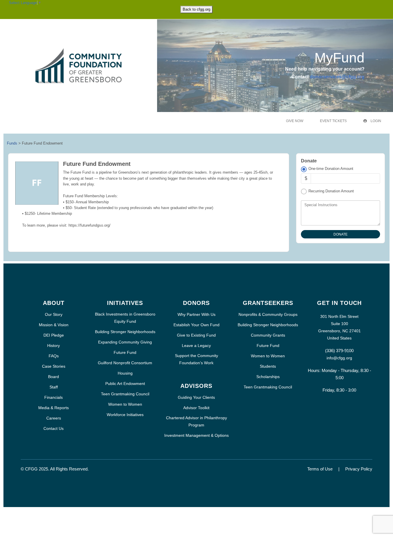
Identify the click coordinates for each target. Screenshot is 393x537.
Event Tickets (333, 121)
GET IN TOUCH (339, 303)
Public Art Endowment (125, 383)
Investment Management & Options (196, 435)
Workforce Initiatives (125, 414)
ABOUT (53, 303)
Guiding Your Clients (196, 397)
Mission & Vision (53, 324)
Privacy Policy (358, 468)
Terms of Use (320, 468)
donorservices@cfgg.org (337, 76)
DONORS (196, 303)
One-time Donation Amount (330, 168)
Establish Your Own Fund (196, 324)
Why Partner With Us (196, 314)
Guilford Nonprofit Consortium (125, 362)
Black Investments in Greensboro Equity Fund (125, 318)
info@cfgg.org (339, 358)
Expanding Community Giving (125, 342)
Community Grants (268, 335)
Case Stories (53, 366)
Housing (125, 373)
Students (268, 366)
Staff (53, 387)
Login (375, 121)
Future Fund (125, 352)
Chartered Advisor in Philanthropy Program (196, 421)
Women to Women (125, 404)
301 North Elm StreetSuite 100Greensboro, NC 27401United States (339, 327)
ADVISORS (196, 386)
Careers (53, 418)
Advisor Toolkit (196, 407)
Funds (12, 143)
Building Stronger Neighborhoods (125, 331)
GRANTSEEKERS (268, 303)
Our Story (53, 314)
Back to (196, 9)
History (53, 345)
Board (53, 376)
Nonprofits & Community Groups (268, 314)
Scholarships (268, 376)
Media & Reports (53, 407)
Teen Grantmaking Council (125, 394)
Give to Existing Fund (196, 335)
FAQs (54, 356)
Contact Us (53, 428)
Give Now (294, 121)
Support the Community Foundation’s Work (196, 359)
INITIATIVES (125, 303)
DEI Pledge (53, 335)
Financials (53, 397)
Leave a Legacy (196, 345)
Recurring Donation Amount (331, 191)
